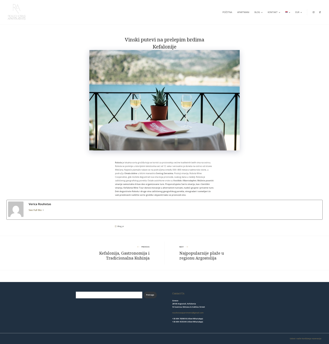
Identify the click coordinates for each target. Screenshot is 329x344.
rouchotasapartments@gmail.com (188, 312)
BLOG (257, 12)
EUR (297, 12)
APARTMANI (243, 12)
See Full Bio (35, 210)
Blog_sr (120, 226)
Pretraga (150, 295)
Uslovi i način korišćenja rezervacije (305, 338)
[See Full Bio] (43, 210)
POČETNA (227, 12)
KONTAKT (273, 12)
